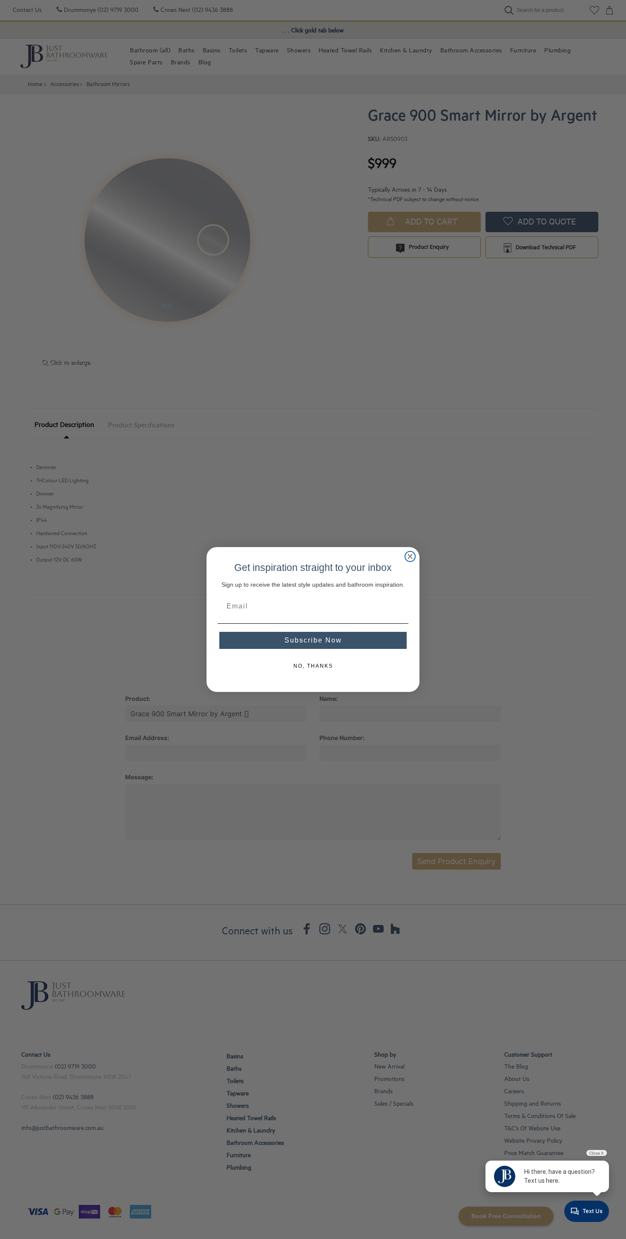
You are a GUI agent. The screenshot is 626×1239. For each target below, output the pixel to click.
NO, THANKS (313, 666)
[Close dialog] (410, 556)
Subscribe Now (313, 640)
